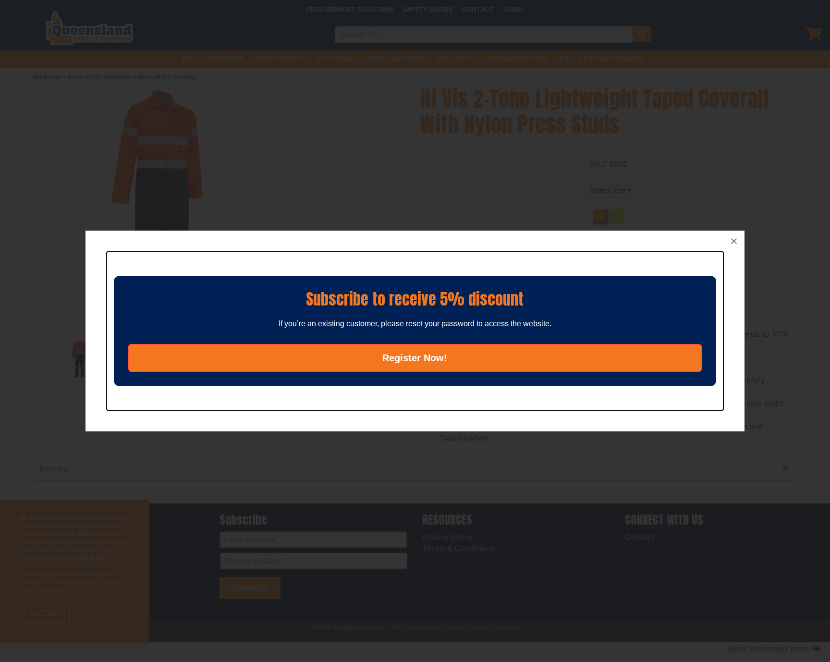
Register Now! (414, 358)
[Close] (734, 241)
